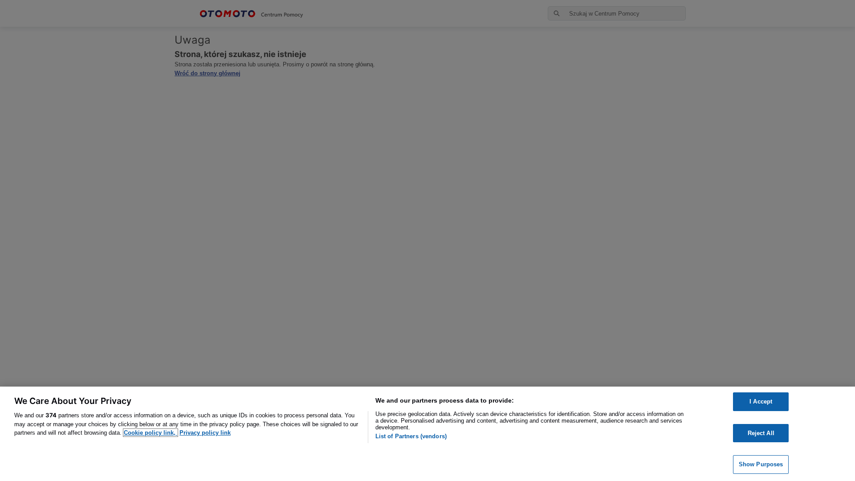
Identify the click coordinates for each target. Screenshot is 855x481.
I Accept (760, 401)
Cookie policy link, (150, 432)
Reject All (761, 433)
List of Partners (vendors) (411, 436)
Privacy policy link (205, 432)
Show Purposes (761, 464)
